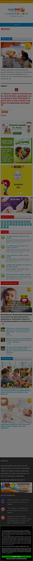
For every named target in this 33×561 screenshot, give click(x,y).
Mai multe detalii (8, 535)
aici (16, 540)
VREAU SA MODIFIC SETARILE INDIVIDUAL (16, 558)
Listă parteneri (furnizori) (6, 553)
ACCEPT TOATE (16, 556)
